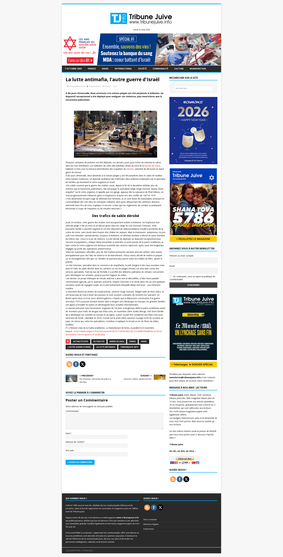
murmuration (198, 68)
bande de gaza (117, 341)
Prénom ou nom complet (181, 255)
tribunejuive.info (129, 347)
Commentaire (72, 411)
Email (172, 266)
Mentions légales (151, 524)
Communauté (160, 68)
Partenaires (148, 529)
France (92, 68)
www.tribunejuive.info (127, 517)
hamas (132, 341)
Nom (68, 433)
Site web (70, 450)
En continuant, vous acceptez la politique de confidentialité (192, 278)
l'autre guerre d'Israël (79, 347)
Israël (105, 68)
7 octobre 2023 (73, 68)
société (142, 68)
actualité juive (80, 341)
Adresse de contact (75, 441)
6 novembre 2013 (77, 86)
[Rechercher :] (193, 88)
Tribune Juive (94, 86)
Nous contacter (150, 519)
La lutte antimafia (105, 347)
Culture (179, 68)
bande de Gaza (152, 165)
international (123, 68)
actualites (98, 341)
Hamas (130, 168)
